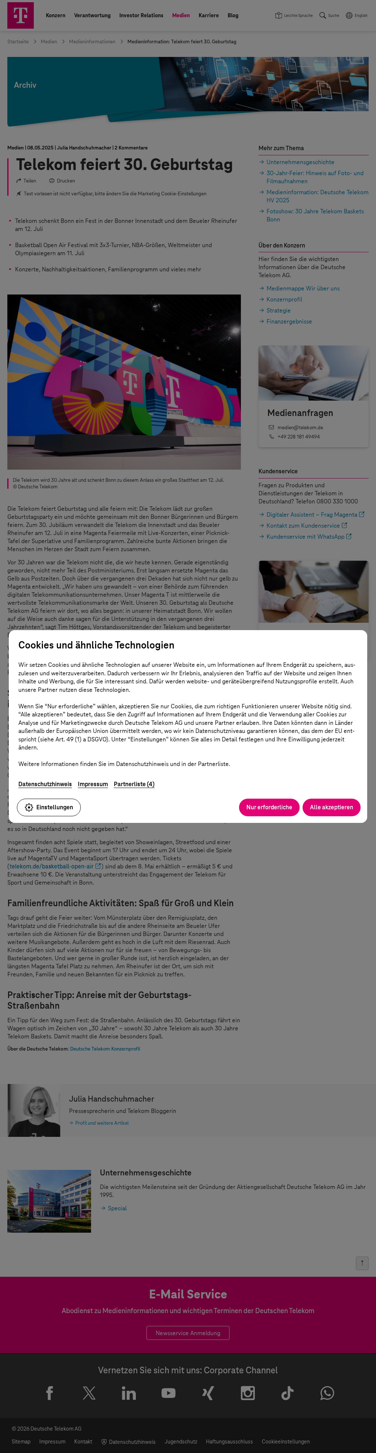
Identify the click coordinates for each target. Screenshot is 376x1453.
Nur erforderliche (269, 807)
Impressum (93, 784)
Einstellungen (54, 807)
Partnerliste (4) (134, 784)
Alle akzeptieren (331, 807)
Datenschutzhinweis (45, 784)
